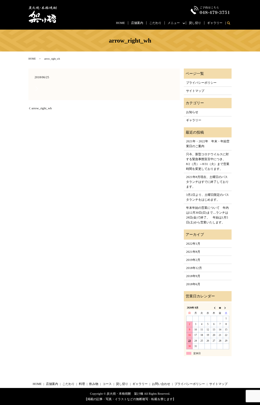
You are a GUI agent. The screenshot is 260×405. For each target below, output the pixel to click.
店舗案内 (137, 23)
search (230, 23)
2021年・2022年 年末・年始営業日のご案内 (208, 144)
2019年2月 (193, 259)
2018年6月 (193, 284)
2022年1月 (193, 243)
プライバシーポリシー (201, 82)
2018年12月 (194, 268)
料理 (82, 384)
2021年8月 (193, 251)
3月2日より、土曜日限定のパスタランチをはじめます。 (207, 197)
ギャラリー (214, 23)
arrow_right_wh (41, 108)
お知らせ (192, 112)
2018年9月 (193, 276)
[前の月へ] (214, 307)
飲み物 (93, 384)
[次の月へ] (226, 307)
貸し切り (195, 23)
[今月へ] (220, 307)
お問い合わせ (161, 384)
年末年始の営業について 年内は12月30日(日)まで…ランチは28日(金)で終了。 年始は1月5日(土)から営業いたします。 (207, 215)
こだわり (155, 23)
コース (107, 384)
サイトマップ (195, 90)
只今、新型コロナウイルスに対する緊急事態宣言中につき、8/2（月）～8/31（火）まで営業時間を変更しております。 (207, 161)
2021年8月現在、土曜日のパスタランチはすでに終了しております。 (207, 181)
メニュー (174, 23)
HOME (120, 23)
